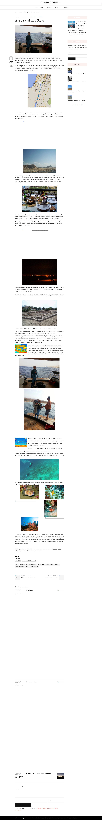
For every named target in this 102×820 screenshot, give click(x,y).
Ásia (30, 16)
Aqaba (17, 564)
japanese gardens (49, 564)
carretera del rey (33, 564)
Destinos (34, 16)
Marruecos (17, 777)
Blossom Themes (63, 818)
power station (34, 566)
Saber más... (70, 35)
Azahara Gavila (11, 62)
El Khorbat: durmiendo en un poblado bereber (38, 773)
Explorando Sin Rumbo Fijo (51, 2)
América (17, 593)
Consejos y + (65, 7)
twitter (59, 549)
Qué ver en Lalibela (31, 682)
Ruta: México (29, 590)
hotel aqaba (41, 564)
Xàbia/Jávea (49, 7)
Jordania (41, 16)
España (41, 7)
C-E (19, 684)
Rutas (16, 594)
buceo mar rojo (23, 564)
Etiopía (21, 685)
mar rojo (27, 566)
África (16, 684)
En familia (57, 7)
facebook (55, 549)
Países (35, 7)
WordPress (75, 818)
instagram (17, 550)
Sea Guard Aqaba (19, 337)
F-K (37, 16)
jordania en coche (20, 566)
